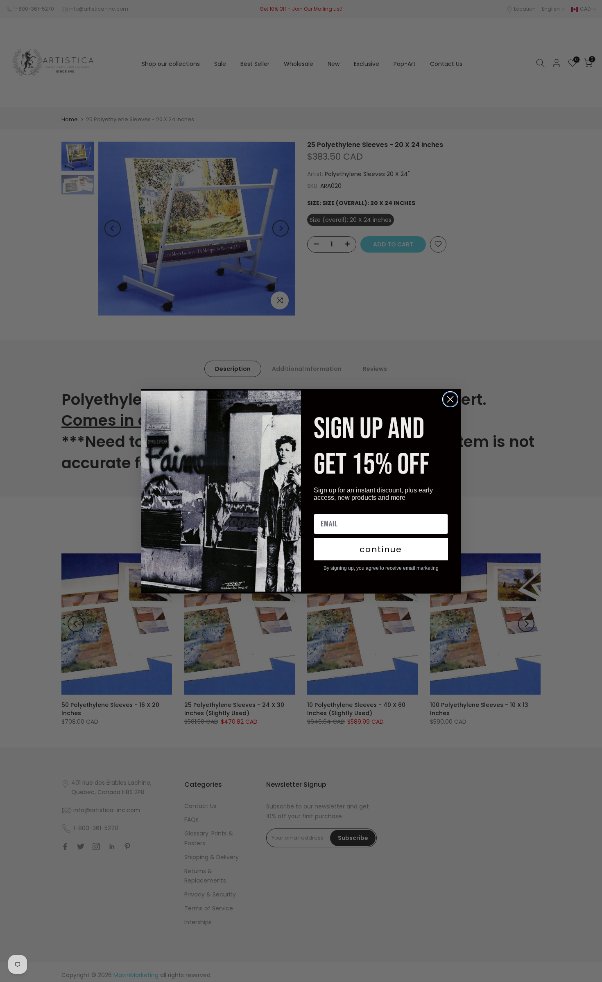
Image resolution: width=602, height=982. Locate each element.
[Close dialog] (450, 399)
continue (381, 549)
